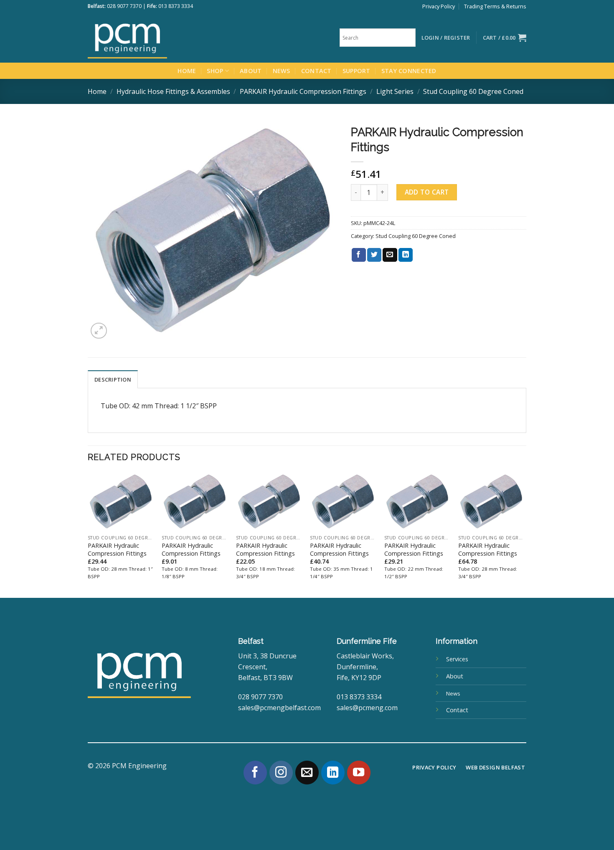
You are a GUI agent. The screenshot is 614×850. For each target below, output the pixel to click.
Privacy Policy (438, 6)
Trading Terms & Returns (495, 6)
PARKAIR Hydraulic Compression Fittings (303, 91)
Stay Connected (408, 71)
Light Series (395, 91)
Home (187, 71)
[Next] (524, 534)
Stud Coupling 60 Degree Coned (473, 91)
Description (112, 379)
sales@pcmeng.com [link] (367, 707)
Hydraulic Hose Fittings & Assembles (173, 91)
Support (356, 71)
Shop (215, 71)
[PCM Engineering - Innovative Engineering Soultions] (150, 38)
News (281, 71)
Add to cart (427, 192)
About (250, 71)
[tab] (113, 379)
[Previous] (88, 534)
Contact (316, 71)
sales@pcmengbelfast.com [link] (279, 707)
